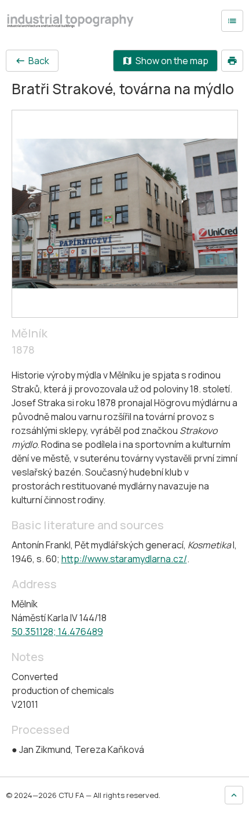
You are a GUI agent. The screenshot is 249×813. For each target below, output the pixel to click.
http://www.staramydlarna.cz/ (124, 558)
